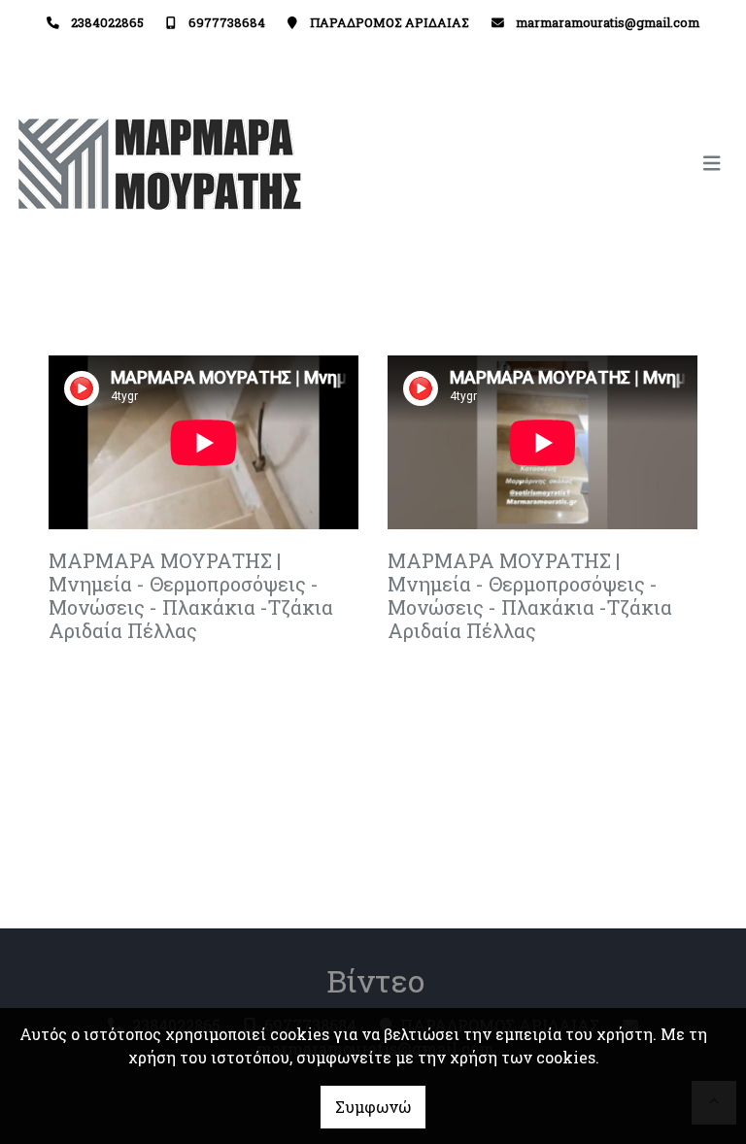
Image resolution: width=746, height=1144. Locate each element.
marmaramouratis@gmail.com (607, 22)
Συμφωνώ (373, 1106)
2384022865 (107, 22)
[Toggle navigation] (552, 164)
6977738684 (226, 22)
